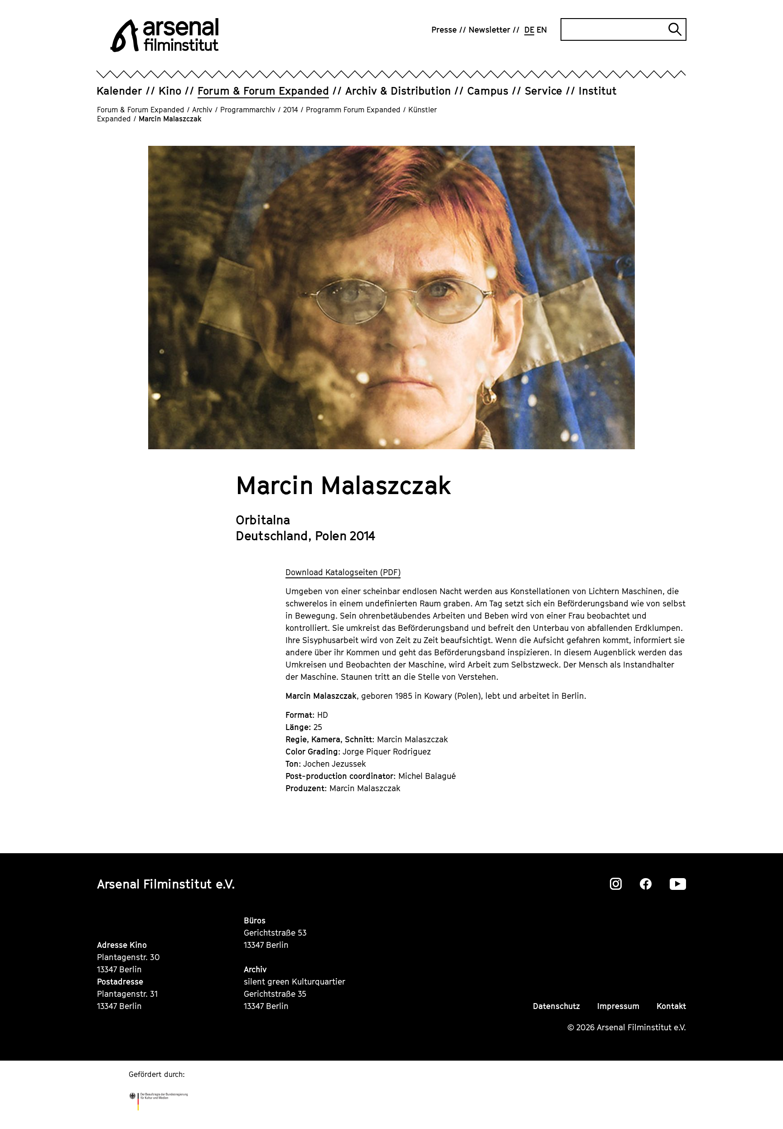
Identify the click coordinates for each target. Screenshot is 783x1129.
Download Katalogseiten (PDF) (343, 572)
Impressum (618, 1006)
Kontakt (671, 1006)
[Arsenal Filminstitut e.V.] (164, 35)
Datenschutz (556, 1006)
